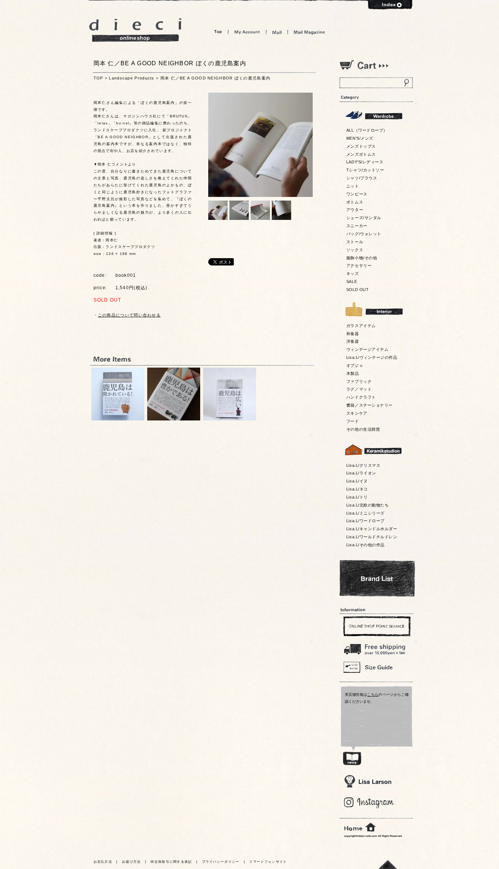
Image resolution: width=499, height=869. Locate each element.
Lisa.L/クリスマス (363, 465)
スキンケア (356, 413)
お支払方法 (103, 862)
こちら (372, 695)
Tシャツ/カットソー (365, 170)
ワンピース (356, 194)
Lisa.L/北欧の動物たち (367, 505)
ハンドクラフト (361, 397)
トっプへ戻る (387, 864)
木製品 (352, 373)
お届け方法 (131, 862)
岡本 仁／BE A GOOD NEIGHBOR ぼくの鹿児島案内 (215, 78)
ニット (352, 186)
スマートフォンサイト (268, 862)
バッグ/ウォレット (363, 234)
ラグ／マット (359, 389)
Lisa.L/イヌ (357, 481)
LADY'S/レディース (364, 162)
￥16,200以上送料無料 (376, 647)
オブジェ (354, 365)
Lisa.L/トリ (357, 497)
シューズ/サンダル (363, 218)
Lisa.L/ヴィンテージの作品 (371, 357)
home (360, 827)
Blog (369, 802)
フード (352, 421)
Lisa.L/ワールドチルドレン (371, 537)
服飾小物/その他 (361, 258)
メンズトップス (361, 146)
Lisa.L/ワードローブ (365, 521)
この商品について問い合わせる (129, 315)
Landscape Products (131, 78)
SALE (351, 281)
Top (218, 32)
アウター (354, 209)
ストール (354, 242)
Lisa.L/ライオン (361, 473)
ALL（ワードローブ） (367, 130)
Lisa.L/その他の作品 (365, 545)
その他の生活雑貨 (363, 429)
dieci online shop (135, 30)
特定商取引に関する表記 (171, 862)
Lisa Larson (368, 781)
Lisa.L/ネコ (357, 489)
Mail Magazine (309, 32)
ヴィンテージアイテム (367, 349)
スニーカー (356, 226)
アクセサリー (359, 265)
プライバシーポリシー (221, 862)
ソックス (354, 250)
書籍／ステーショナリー (369, 405)
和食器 (352, 333)
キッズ (352, 273)
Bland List (377, 578)
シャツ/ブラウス (361, 178)
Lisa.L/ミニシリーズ (365, 513)
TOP (98, 78)
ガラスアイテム (361, 325)
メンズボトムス (361, 154)
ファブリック (359, 381)
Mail (277, 32)
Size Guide (376, 667)
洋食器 (352, 341)
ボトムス (354, 202)
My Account (247, 32)
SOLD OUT (357, 289)
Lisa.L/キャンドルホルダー (371, 529)
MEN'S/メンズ (359, 138)
